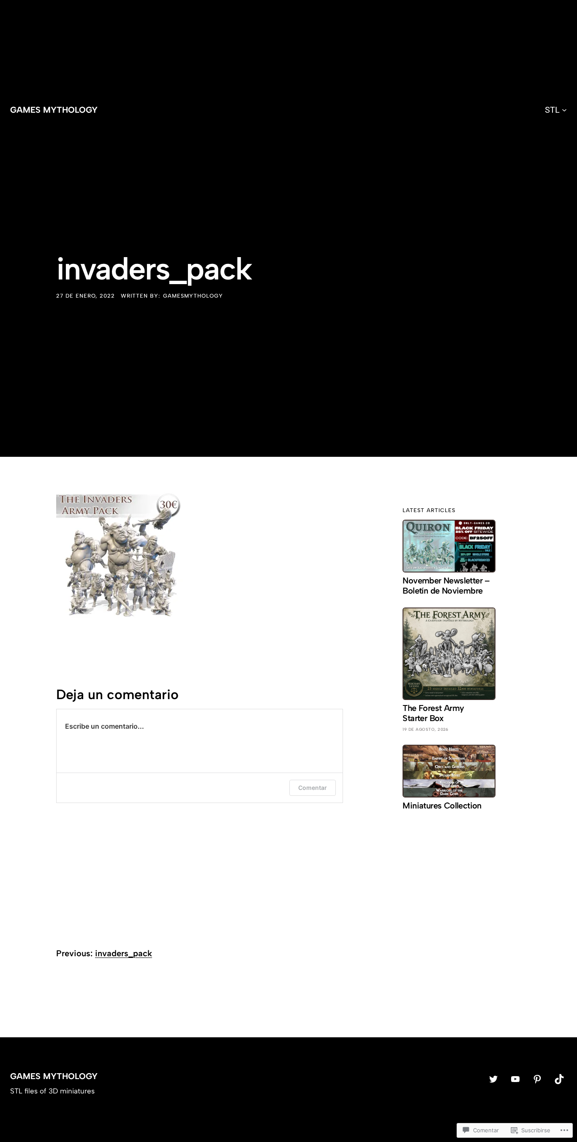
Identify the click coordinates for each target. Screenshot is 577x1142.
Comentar (312, 787)
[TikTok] (559, 1079)
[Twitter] (493, 1079)
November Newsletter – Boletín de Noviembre (446, 585)
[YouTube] (515, 1079)
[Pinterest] (537, 1079)
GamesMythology (193, 296)
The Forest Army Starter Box (433, 713)
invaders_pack (123, 953)
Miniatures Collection (442, 805)
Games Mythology (54, 110)
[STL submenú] (564, 109)
